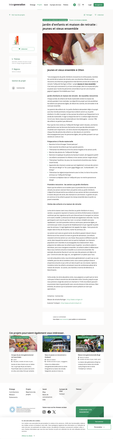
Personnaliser (98, 427)
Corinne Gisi (21, 88)
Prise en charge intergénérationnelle (21, 63)
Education (14, 61)
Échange (32, 5)
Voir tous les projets (18, 15)
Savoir (46, 5)
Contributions (14, 392)
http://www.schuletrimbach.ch (71, 303)
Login (90, 5)
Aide (44, 400)
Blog (44, 392)
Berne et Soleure (16, 71)
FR (83, 5)
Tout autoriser (99, 421)
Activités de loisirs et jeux (24, 61)
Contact (62, 394)
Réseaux (12, 395)
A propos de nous (55, 5)
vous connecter (64, 319)
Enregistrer (98, 5)
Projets (39, 5)
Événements (13, 397)
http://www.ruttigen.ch (74, 299)
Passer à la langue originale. (78, 20)
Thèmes (65, 5)
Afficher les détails (27, 435)
